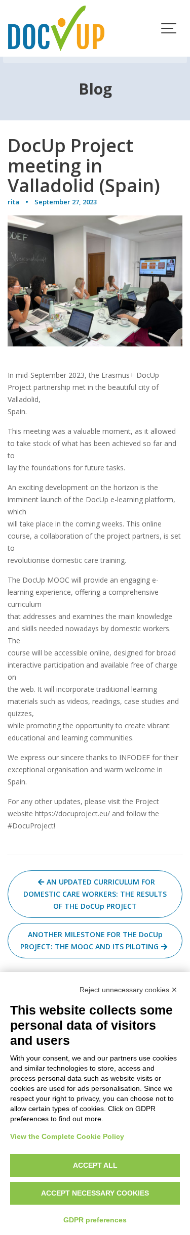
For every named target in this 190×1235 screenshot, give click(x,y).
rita (13, 201)
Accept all (95, 1165)
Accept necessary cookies (95, 1193)
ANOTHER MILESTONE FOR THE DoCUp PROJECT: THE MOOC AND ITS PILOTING (91, 940)
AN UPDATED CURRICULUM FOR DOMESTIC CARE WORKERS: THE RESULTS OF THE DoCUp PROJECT (95, 894)
